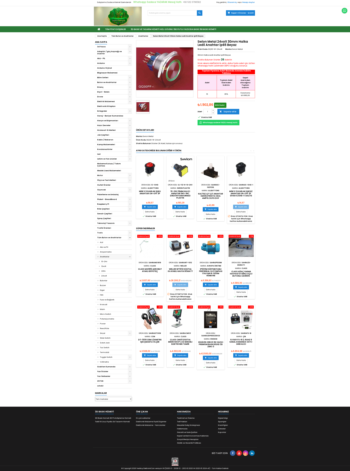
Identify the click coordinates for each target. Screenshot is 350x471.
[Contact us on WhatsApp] (344, 10)
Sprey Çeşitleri (104, 218)
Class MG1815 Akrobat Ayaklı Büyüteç (150, 270)
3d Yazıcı (101, 46)
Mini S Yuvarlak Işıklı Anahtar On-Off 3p (150, 192)
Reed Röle (104, 328)
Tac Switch (104, 347)
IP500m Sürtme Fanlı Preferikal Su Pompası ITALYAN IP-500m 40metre (210, 272)
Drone (100, 96)
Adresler (222, 428)
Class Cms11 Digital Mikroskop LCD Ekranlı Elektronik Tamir (180, 341)
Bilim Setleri (102, 77)
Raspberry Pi (103, 204)
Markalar (101, 393)
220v (103, 271)
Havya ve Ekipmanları (107, 120)
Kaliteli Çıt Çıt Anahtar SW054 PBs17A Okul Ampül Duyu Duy (210, 195)
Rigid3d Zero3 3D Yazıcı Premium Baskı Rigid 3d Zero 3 (210, 344)
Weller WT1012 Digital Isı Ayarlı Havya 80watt (180, 270)
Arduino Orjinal (104, 68)
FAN (101, 295)
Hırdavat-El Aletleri (106, 130)
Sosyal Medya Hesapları (188, 439)
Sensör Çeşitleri (104, 213)
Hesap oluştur (248, 2)
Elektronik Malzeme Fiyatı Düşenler (151, 421)
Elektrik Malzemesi (106, 101)
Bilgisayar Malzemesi (107, 72)
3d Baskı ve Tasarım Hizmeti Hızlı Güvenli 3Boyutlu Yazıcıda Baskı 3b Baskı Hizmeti (173, 29)
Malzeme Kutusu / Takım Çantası (109, 164)
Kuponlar (222, 432)
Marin (102, 309)
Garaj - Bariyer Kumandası (110, 116)
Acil (101, 242)
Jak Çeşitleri (103, 135)
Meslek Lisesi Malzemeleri (109, 170)
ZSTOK (100, 381)
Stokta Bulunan (205, 59)
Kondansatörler (105, 149)
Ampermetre (106, 252)
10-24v (104, 261)
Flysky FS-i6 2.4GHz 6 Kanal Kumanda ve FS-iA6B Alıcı (241, 341)
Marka (228, 49)
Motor (100, 175)
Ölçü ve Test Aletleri (106, 180)
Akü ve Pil (104, 247)
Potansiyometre (107, 319)
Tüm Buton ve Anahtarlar (109, 237)
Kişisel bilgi (223, 418)
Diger (102, 290)
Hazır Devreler (104, 125)
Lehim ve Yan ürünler (107, 159)
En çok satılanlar (143, 418)
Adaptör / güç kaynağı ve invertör (109, 52)
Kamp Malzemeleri (106, 144)
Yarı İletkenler (103, 376)
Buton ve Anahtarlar (107, 82)
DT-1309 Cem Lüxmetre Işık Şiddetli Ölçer (149, 340)
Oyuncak (101, 189)
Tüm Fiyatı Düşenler (115, 29)
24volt (104, 276)
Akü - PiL (101, 58)
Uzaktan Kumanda (106, 366)
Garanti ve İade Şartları (187, 432)
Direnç (100, 87)
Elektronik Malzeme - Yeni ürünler (150, 425)
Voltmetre (104, 362)
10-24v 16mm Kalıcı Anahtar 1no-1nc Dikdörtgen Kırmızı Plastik (180, 194)
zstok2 (100, 386)
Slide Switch (105, 338)
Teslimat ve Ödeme (186, 418)
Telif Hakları (182, 421)
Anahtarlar (104, 256)
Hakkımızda (182, 428)
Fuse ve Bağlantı (107, 299)
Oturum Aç (232, 2)
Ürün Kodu (203, 49)
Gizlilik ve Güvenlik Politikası (189, 443)
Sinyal (102, 333)
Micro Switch (105, 314)
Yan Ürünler (102, 371)
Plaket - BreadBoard (107, 199)
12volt (103, 266)
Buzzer (103, 285)
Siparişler (222, 421)
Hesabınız (223, 411)
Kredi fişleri (223, 425)
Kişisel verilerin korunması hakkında (192, 436)
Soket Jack (105, 342)
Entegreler (102, 111)
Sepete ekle (227, 111)
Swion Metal (148, 136)
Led (98, 154)
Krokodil (103, 304)
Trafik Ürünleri (104, 228)
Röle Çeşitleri (103, 209)
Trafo (100, 232)
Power (103, 323)
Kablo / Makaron (105, 139)
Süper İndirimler (145, 228)
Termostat (104, 352)
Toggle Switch (106, 357)
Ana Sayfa (101, 42)
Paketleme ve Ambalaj (108, 194)
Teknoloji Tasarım (106, 223)
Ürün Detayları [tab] (145, 130)
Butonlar (103, 280)
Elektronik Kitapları (106, 106)
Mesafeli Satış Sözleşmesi (188, 425)
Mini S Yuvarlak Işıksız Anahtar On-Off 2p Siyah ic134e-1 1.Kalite (241, 193)
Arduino (101, 63)
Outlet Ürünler (104, 185)
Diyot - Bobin (103, 92)
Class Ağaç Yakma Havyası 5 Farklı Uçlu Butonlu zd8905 (241, 273)
